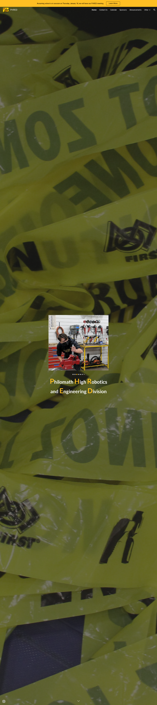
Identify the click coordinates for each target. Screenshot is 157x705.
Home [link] (94, 10)
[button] (154, 9)
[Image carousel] (78, 345)
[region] (78, 3)
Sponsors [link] (123, 10)
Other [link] (146, 10)
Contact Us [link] (103, 10)
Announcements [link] (136, 10)
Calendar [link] (113, 10)
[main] (78, 386)
